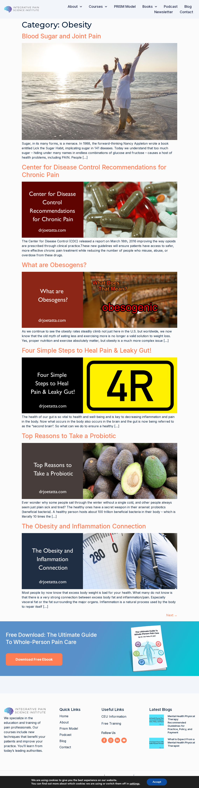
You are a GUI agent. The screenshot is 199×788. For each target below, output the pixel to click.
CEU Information (113, 716)
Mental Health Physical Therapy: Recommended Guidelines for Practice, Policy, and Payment (181, 724)
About (73, 6)
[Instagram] (110, 740)
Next (171, 615)
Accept (157, 782)
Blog (188, 6)
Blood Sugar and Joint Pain (61, 36)
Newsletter (163, 12)
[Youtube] (124, 740)
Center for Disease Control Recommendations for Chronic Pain (94, 170)
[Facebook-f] (104, 740)
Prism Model (68, 728)
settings (135, 783)
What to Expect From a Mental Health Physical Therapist (181, 742)
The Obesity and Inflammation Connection (84, 526)
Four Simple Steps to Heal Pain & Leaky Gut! (87, 350)
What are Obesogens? (54, 265)
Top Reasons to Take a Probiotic (69, 436)
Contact (186, 12)
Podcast (171, 6)
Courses (96, 6)
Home (63, 716)
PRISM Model (125, 6)
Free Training (111, 723)
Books (147, 6)
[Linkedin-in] (117, 740)
